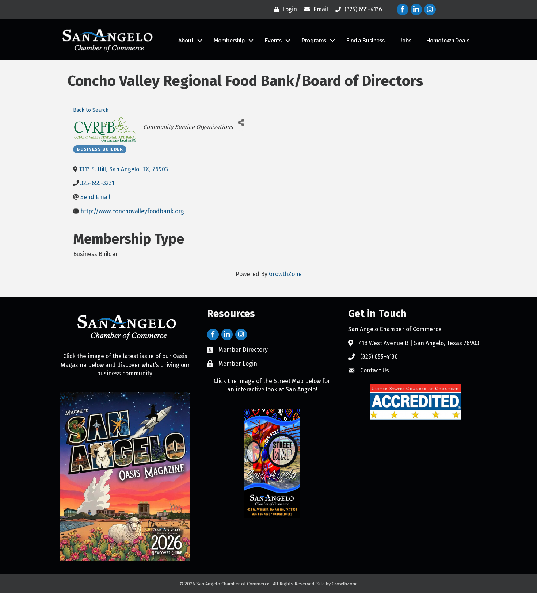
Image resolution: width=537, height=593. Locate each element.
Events (273, 40)
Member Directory (243, 349)
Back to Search (90, 110)
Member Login (237, 363)
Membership (229, 40)
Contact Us (374, 370)
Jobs (405, 40)
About (186, 40)
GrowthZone (285, 274)
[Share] (241, 122)
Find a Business (365, 40)
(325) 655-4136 (379, 356)
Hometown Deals (447, 40)
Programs (314, 40)
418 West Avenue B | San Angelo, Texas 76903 (419, 343)
